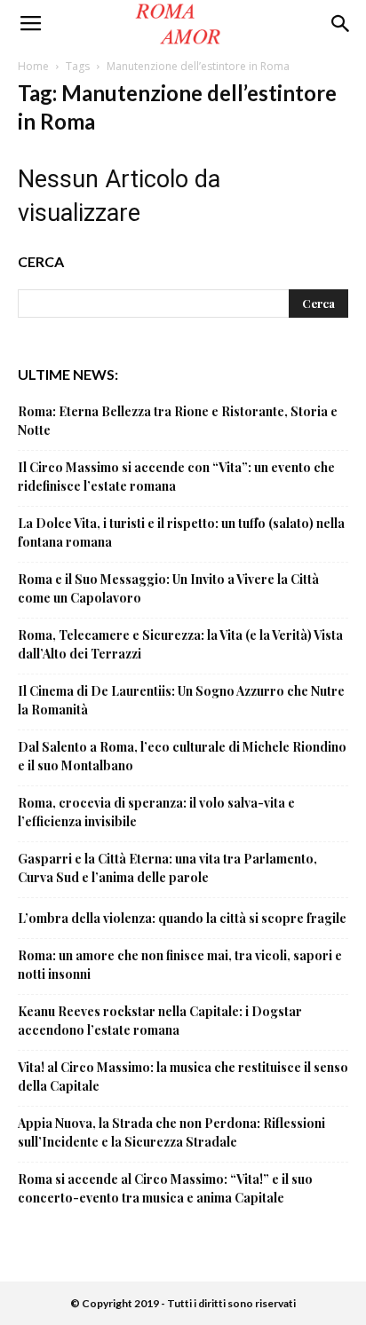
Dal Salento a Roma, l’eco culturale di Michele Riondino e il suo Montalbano (182, 756)
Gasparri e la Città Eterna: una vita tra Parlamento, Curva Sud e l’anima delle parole (167, 868)
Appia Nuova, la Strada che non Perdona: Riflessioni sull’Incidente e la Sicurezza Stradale (171, 1132)
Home (33, 66)
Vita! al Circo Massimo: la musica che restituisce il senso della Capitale (183, 1076)
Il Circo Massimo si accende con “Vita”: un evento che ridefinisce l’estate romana (176, 476)
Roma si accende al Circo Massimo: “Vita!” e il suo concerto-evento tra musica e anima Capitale (165, 1188)
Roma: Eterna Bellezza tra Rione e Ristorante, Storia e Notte (178, 420)
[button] (341, 24)
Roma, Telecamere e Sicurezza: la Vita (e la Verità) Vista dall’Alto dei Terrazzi (180, 644)
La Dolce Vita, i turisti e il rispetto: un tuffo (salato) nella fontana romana (181, 532)
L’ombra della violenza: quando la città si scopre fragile (182, 918)
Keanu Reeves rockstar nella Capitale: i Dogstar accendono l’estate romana (160, 1020)
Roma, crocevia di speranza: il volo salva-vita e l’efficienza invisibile (156, 812)
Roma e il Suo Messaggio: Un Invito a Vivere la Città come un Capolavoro (168, 588)
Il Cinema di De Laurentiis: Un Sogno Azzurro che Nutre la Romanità (181, 700)
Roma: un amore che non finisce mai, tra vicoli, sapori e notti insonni (180, 964)
